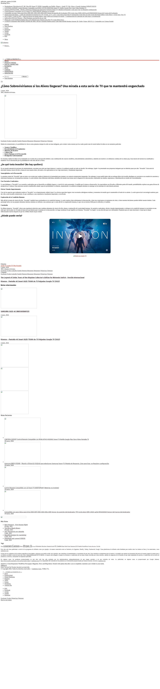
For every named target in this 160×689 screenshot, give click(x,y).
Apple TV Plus (11, 265)
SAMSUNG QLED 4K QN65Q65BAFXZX (15, 311)
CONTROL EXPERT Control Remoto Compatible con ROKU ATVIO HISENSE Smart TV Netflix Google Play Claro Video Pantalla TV (45, 8)
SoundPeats (85, 546)
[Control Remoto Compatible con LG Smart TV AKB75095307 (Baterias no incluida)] (22, 486)
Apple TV (4, 265)
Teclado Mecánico (92, 546)
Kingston (38, 546)
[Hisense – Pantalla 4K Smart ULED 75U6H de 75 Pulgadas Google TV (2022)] (19, 336)
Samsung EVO (74, 546)
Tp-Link (98, 546)
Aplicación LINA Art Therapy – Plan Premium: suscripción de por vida (25, 18)
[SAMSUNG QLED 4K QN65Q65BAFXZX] (19, 308)
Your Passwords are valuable (14, 531)
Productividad (10, 63)
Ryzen (69, 546)
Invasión (18, 265)
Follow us (4, 565)
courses (7, 545)
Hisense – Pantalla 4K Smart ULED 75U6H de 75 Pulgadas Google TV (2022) (30, 339)
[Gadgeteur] (4, 42)
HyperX (34, 546)
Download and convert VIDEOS (14, 538)
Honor (21, 546)
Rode (66, 546)
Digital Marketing (11, 64)
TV (2, 81)
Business (7, 66)
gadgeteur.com (4, 551)
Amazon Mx (8, 73)
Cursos (7, 70)
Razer (63, 546)
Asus (2, 546)
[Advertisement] (34, 52)
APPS (6, 68)
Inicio (6, 61)
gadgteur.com (101, 561)
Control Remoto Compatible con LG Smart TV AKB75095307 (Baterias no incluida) (29, 11)
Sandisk (80, 546)
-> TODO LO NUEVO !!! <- (12, 59)
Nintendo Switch (50, 546)
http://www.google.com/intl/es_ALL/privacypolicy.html (15, 561)
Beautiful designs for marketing (15, 535)
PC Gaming (58, 546)
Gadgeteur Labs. (36, 569)
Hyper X (27, 545)
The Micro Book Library (12, 528)
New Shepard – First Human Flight (16, 525)
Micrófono (44, 546)
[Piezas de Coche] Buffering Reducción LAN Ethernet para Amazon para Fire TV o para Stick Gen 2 (34, 20)
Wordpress (8, 71)
